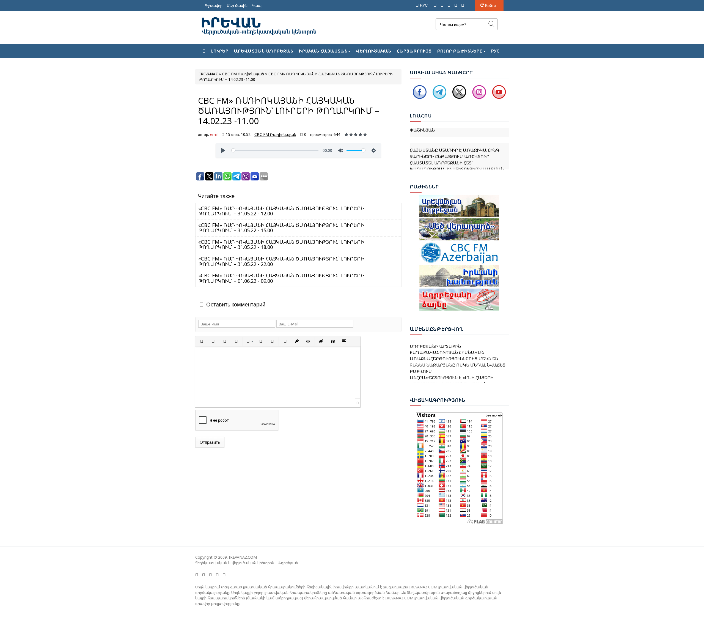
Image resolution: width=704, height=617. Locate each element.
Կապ (257, 5)
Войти (490, 5)
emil (214, 134)
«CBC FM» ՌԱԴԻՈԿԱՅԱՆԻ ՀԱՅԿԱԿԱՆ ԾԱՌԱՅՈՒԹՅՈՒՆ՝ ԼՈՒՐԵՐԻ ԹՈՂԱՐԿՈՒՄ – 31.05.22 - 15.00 (281, 228)
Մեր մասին (237, 5)
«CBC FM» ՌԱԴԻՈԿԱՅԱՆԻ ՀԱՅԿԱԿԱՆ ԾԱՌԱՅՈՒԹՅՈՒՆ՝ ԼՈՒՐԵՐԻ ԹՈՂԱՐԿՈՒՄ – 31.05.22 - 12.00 (281, 211)
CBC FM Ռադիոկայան (275, 134)
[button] (201, 341)
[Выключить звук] (340, 150)
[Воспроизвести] (223, 150)
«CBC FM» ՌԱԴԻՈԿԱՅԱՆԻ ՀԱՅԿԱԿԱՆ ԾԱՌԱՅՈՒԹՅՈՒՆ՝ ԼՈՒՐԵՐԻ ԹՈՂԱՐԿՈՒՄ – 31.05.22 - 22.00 (281, 261)
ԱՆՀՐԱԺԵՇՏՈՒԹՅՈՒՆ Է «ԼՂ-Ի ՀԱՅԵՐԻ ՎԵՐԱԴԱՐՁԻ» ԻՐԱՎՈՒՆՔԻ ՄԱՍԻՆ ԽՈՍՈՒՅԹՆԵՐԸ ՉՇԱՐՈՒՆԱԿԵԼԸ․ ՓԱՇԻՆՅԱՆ (459, 375)
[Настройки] (373, 150)
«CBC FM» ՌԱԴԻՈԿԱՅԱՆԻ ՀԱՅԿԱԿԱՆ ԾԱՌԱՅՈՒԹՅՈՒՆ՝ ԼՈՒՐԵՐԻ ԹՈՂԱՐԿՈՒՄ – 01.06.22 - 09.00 (281, 278)
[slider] (275, 150)
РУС (424, 5)
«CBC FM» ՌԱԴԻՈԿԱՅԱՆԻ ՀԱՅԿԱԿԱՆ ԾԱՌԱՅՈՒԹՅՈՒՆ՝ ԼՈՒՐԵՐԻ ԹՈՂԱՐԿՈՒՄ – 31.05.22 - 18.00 (281, 244)
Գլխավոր (213, 5)
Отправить (210, 442)
